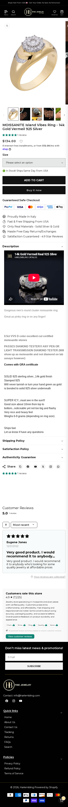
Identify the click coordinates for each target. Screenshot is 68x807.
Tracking (9, 732)
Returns (9, 737)
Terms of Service (13, 773)
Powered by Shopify (46, 787)
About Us (9, 722)
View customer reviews (20, 636)
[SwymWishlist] (54, 11)
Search (8, 747)
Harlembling (27, 787)
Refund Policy (12, 768)
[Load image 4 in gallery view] (49, 114)
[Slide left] (3, 115)
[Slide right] (64, 115)
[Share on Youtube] (35, 466)
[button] (6, 11)
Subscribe (34, 666)
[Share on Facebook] (28, 466)
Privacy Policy (12, 763)
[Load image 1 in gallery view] (13, 114)
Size (5, 155)
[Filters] (5, 525)
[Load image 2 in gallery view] (25, 114)
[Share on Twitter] (43, 466)
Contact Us (10, 727)
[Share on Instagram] (50, 466)
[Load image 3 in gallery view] (37, 114)
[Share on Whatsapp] (58, 466)
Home (8, 717)
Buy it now (34, 190)
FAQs (7, 742)
